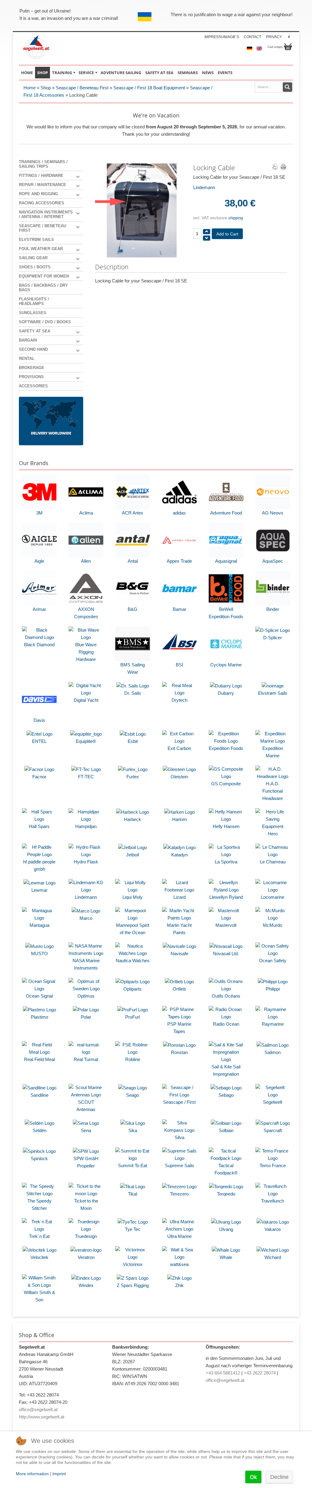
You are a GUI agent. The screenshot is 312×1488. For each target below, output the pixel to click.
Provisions (31, 377)
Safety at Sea (34, 331)
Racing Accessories (41, 203)
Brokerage (31, 367)
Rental (26, 358)
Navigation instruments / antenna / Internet (46, 214)
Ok (253, 1477)
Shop (46, 87)
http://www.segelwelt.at (41, 1416)
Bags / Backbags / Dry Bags (43, 287)
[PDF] (274, 167)
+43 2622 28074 (260, 1372)
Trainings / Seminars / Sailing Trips (43, 164)
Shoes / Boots (35, 267)
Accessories (33, 386)
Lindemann (204, 187)
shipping (235, 218)
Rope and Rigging (38, 194)
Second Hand (33, 349)
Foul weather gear (41, 248)
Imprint (59, 1473)
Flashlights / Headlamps (34, 301)
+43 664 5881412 (223, 1372)
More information (32, 1473)
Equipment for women (44, 276)
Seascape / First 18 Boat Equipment (149, 87)
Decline (279, 1477)
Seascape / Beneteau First (82, 87)
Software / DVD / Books (45, 322)
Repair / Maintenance (42, 184)
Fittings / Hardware (41, 175)
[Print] (283, 167)
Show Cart (288, 47)
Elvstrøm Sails (36, 239)
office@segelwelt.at (38, 1409)
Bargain (28, 340)
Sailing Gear (33, 258)
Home (29, 87)
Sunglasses (32, 312)
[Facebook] (289, 36)
